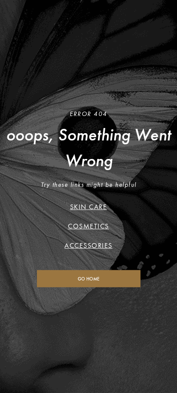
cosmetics (88, 225)
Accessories (88, 245)
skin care (88, 206)
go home (89, 278)
